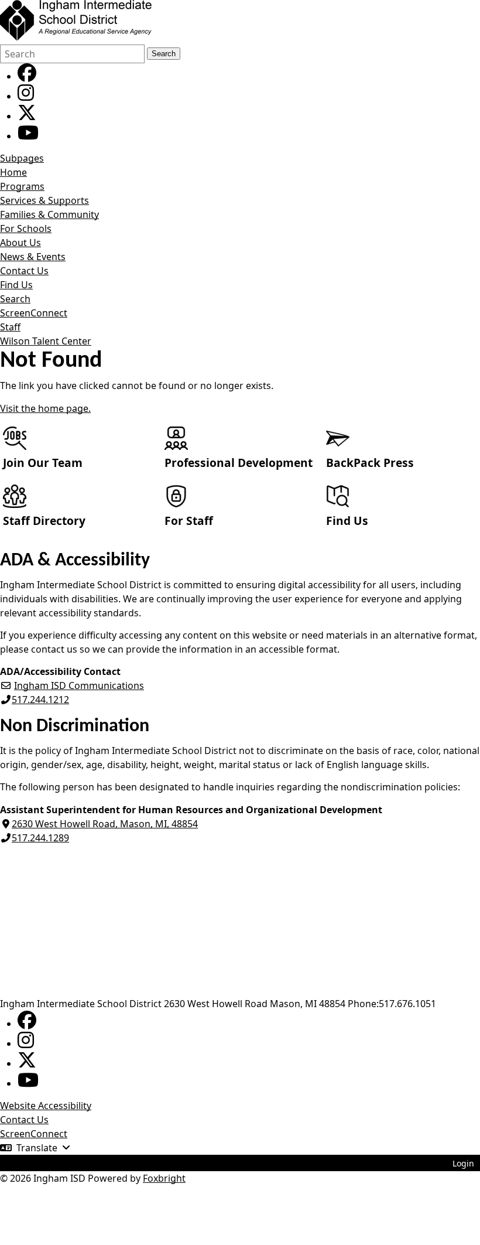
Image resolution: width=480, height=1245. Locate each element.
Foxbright (164, 1178)
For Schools (26, 228)
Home (13, 172)
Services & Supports (44, 200)
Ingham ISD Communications (79, 685)
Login (463, 1163)
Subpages (22, 158)
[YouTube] (28, 135)
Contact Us (24, 270)
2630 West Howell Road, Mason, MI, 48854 (105, 823)
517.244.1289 (40, 837)
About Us (20, 242)
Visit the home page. (45, 408)
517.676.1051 (407, 1003)
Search (164, 53)
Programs (22, 186)
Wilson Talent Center (45, 341)
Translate (36, 1147)
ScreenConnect (33, 312)
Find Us (16, 284)
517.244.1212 (40, 699)
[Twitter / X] (27, 116)
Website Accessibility (45, 1105)
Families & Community (49, 214)
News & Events (33, 256)
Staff (10, 326)
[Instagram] (26, 96)
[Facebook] (27, 76)
